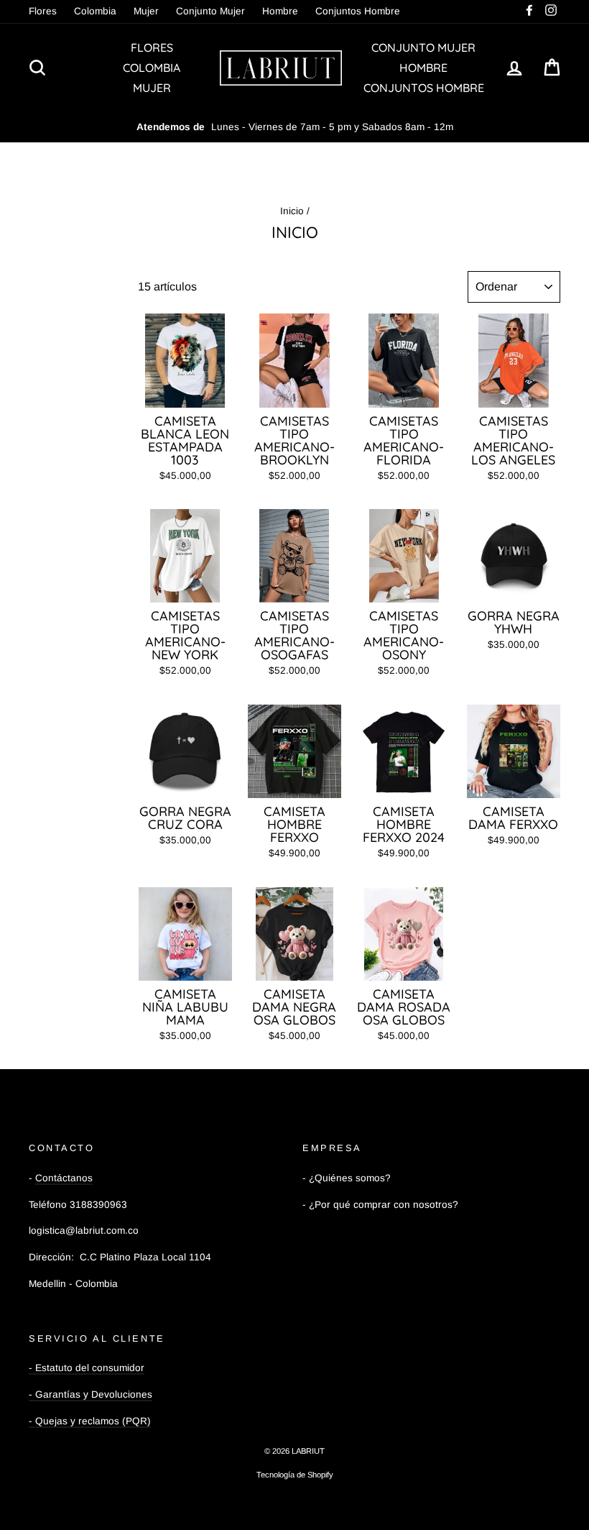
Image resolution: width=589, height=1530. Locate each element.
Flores (43, 11)
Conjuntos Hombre (357, 11)
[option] (294, 127)
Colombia (95, 11)
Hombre (280, 11)
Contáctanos (64, 1178)
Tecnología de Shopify (294, 1474)
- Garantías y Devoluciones (90, 1394)
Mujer (146, 11)
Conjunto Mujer (210, 11)
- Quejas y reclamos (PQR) (90, 1421)
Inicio (292, 211)
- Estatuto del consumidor (86, 1367)
